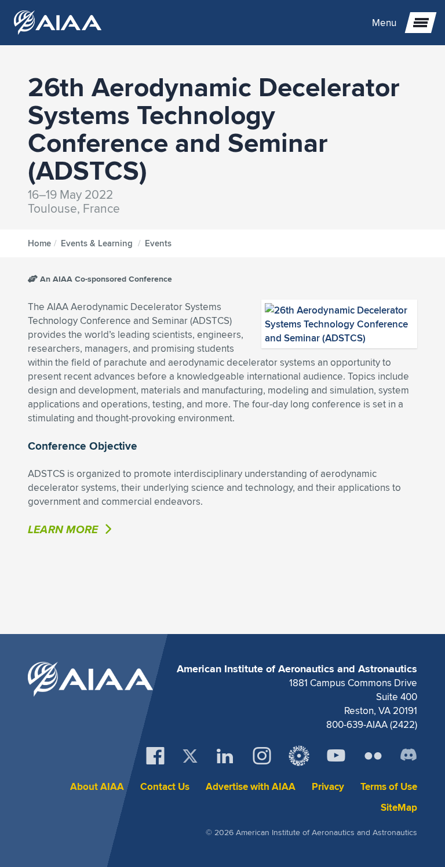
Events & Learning (97, 243)
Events (158, 243)
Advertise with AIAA (251, 786)
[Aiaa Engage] (299, 755)
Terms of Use (388, 786)
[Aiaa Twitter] (190, 756)
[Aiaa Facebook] (155, 755)
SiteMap (399, 807)
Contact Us (164, 786)
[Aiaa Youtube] (336, 755)
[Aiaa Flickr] (373, 755)
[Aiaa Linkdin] (224, 755)
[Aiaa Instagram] (262, 755)
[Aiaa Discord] (408, 756)
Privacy (328, 786)
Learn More (64, 529)
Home (39, 243)
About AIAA (97, 786)
